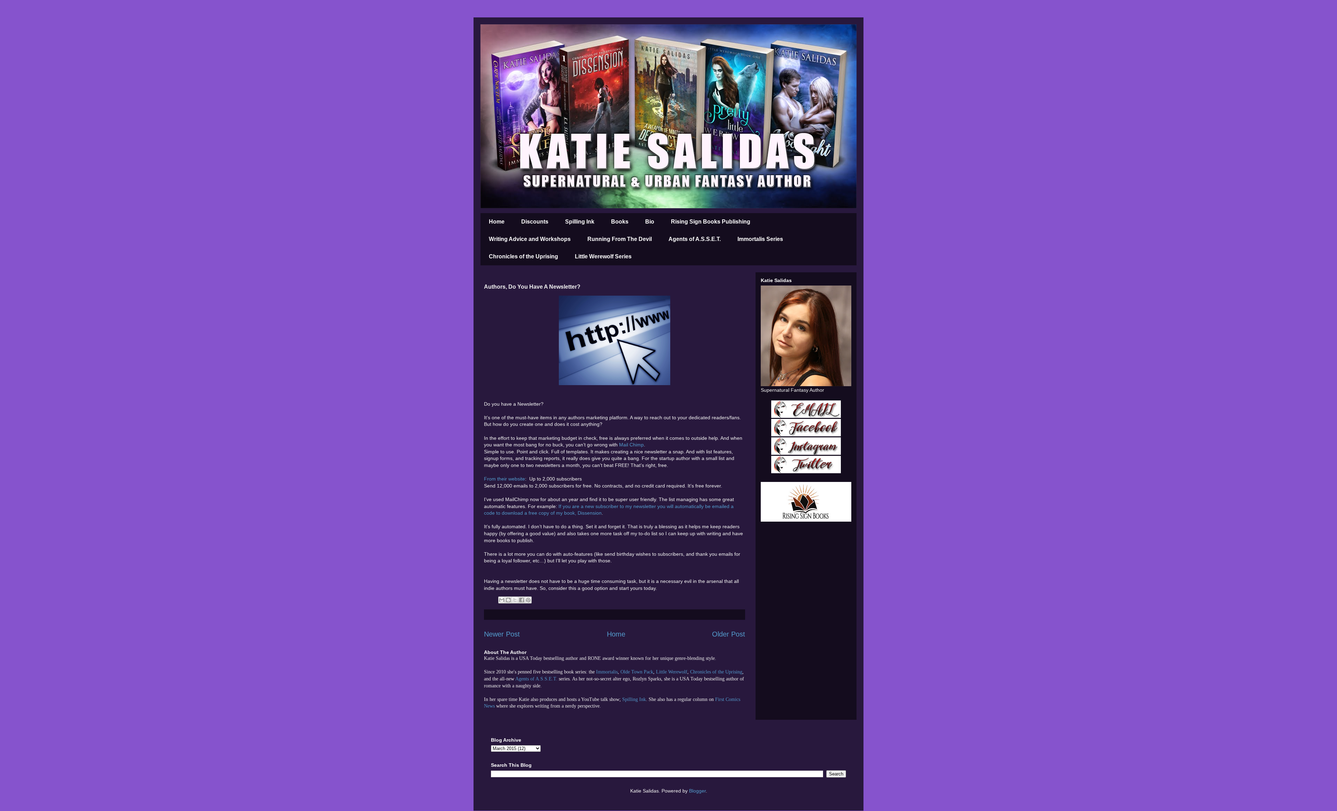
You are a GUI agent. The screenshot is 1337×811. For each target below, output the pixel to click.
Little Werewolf (671, 671)
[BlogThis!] (508, 599)
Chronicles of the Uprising (523, 256)
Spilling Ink (579, 222)
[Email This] (501, 599)
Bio (649, 222)
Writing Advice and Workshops (530, 239)
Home (497, 222)
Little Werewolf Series (603, 256)
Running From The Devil (619, 239)
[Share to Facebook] (521, 599)
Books (619, 222)
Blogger (697, 791)
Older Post (728, 634)
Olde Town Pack (636, 671)
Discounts (534, 222)
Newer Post (502, 634)
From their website (504, 479)
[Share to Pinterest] (528, 599)
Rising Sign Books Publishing (710, 222)
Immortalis (607, 671)
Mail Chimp (631, 444)
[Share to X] (514, 599)
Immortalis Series (760, 239)
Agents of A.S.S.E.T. (694, 239)
